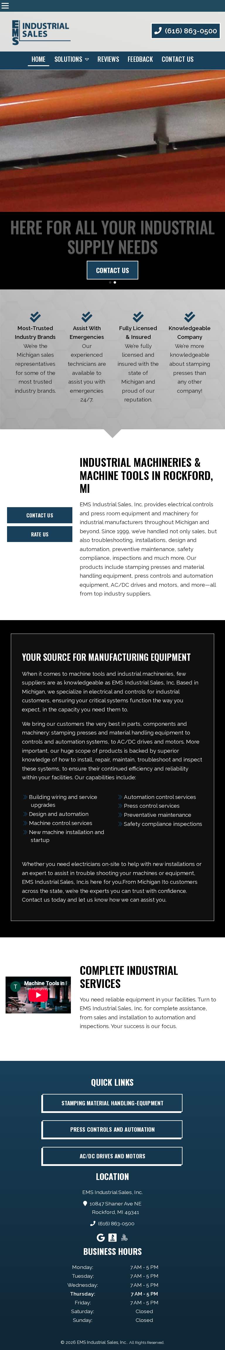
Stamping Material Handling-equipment (113, 1103)
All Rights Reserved (146, 1342)
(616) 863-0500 (190, 31)
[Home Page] (37, 32)
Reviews (108, 59)
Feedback (140, 59)
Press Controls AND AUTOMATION (112, 1129)
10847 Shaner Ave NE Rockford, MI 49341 (116, 1207)
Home (39, 59)
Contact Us (177, 59)
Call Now (112, 270)
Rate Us (39, 534)
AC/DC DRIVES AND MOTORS (112, 1156)
